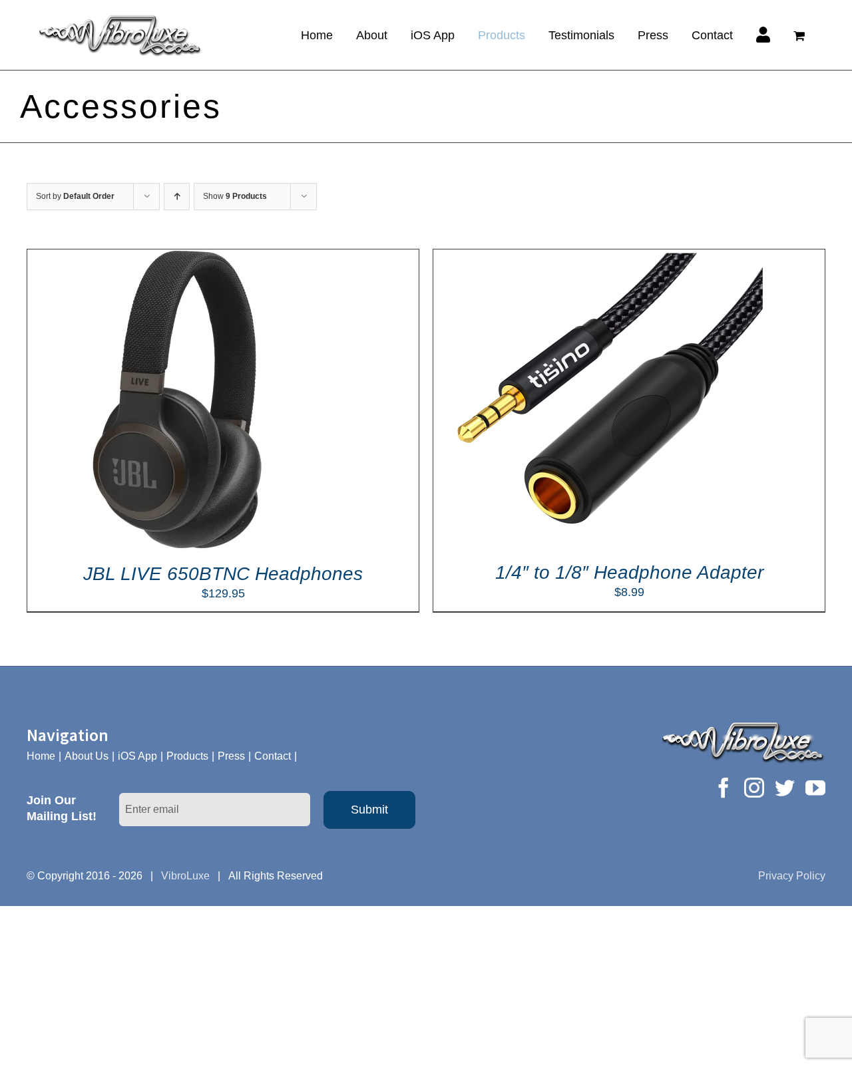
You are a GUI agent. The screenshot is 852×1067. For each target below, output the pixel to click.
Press (231, 756)
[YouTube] (815, 788)
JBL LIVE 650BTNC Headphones (223, 573)
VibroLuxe (185, 875)
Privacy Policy (791, 875)
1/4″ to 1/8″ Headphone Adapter (629, 572)
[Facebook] (724, 788)
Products (187, 756)
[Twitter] (785, 788)
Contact (272, 756)
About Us (86, 756)
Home (41, 756)
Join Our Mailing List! (62, 808)
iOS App (137, 756)
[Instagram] (754, 788)
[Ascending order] (177, 196)
